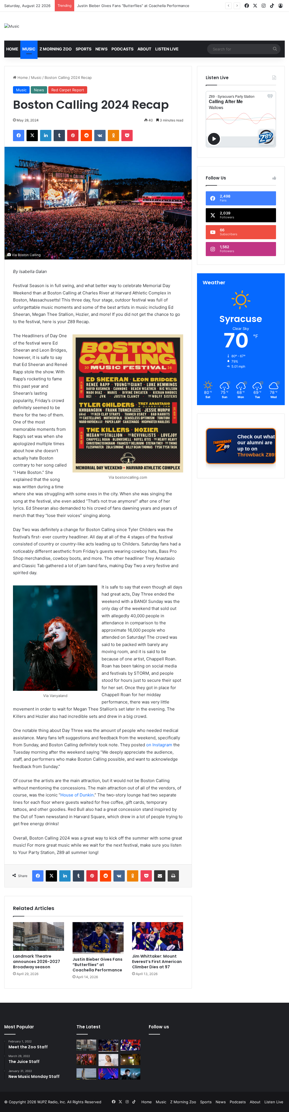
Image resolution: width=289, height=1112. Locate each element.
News (101, 48)
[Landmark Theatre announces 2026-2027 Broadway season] (38, 936)
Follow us (159, 1027)
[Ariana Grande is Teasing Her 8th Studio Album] (108, 1060)
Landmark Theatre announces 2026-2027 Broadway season (36, 961)
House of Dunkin (77, 795)
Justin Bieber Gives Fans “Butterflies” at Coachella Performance (97, 964)
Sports (83, 48)
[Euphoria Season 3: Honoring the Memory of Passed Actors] (86, 1059)
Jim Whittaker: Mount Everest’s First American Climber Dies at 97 (134, 5)
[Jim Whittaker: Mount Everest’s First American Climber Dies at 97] (157, 936)
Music (29, 48)
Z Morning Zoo (56, 48)
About (144, 48)
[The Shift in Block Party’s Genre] (108, 1073)
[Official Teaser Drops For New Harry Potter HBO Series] (130, 1073)
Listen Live (167, 48)
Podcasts (122, 48)
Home (12, 48)
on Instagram (159, 744)
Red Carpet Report (67, 90)
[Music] (11, 26)
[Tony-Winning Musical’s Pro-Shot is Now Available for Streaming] (130, 1059)
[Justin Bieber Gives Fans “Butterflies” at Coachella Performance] (98, 938)
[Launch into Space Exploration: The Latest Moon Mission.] (86, 1073)
